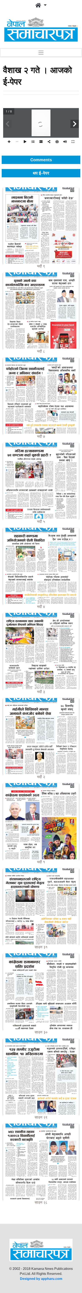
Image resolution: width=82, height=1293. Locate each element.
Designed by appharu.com (41, 1278)
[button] (41, 5)
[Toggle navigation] (41, 52)
